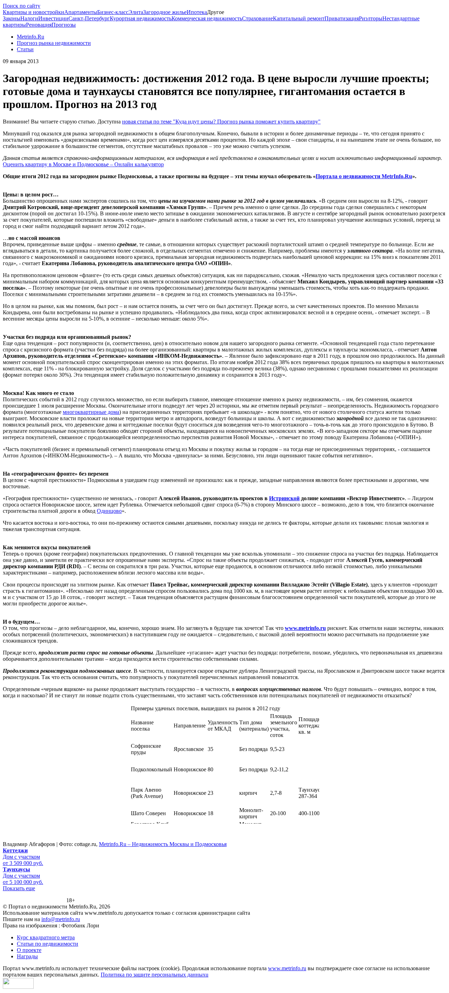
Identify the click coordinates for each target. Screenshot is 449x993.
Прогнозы (64, 25)
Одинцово (109, 511)
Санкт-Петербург (89, 18)
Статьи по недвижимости (47, 944)
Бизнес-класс (112, 12)
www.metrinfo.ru (287, 968)
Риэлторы (370, 18)
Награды (27, 956)
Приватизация (341, 18)
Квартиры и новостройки (33, 12)
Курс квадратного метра (46, 937)
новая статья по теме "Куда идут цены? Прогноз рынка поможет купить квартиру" (221, 122)
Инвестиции (53, 18)
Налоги (29, 18)
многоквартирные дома (91, 412)
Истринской (284, 498)
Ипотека (197, 12)
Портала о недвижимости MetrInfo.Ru (364, 176)
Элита (135, 12)
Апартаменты (80, 12)
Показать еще (19, 888)
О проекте (29, 950)
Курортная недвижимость (141, 18)
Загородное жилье (165, 12)
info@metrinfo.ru (60, 919)
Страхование (257, 18)
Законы (11, 18)
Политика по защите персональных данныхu (154, 975)
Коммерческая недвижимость (207, 18)
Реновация (39, 25)
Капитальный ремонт (298, 18)
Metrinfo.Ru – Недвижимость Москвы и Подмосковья (163, 844)
